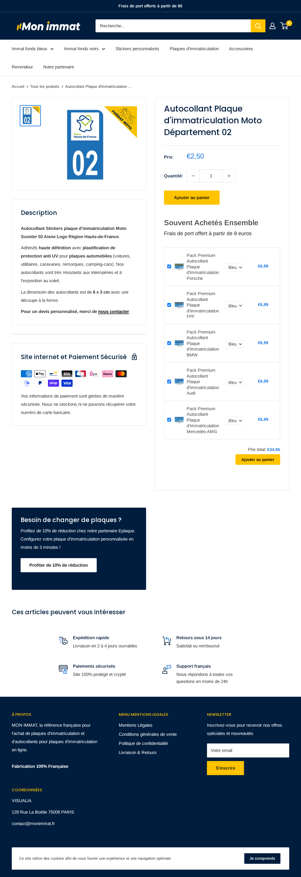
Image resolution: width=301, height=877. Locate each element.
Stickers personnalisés (137, 48)
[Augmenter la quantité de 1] (229, 176)
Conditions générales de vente (148, 734)
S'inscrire (225, 767)
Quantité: (173, 175)
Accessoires (241, 48)
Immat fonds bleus (29, 48)
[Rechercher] (258, 25)
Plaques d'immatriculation (194, 48)
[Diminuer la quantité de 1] (193, 176)
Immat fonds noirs (81, 48)
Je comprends (262, 858)
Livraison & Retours (138, 752)
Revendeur (22, 66)
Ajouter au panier (192, 197)
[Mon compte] (272, 26)
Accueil (18, 86)
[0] (284, 25)
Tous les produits (44, 86)
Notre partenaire (58, 66)
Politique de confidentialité (143, 743)
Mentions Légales (136, 725)
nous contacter (113, 311)
